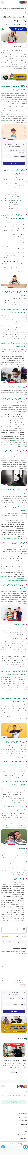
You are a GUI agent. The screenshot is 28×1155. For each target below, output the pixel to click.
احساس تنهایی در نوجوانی (16, 440)
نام (25, 969)
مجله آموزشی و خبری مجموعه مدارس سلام (16, 8)
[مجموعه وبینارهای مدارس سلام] (14, 77)
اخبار (26, 1131)
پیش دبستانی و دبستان (22, 1113)
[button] (9, 942)
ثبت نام (25, 1110)
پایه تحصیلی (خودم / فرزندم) (19, 156)
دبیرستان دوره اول (23, 1117)
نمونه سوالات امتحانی (22, 1134)
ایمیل (24, 974)
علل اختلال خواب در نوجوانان (7, 568)
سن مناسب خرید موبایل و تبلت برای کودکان (16, 444)
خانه (26, 8)
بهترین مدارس (23, 1138)
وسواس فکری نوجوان (18, 200)
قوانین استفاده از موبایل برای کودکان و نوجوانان (12, 825)
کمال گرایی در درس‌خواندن (18, 681)
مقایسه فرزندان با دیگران (13, 717)
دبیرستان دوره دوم (23, 1120)
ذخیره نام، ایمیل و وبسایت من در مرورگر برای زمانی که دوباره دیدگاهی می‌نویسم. (14, 981)
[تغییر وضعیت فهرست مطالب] (23, 46)
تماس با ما (24, 1128)
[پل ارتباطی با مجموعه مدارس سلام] (3, 1147)
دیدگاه (24, 956)
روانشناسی (5, 8)
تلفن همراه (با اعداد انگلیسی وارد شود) (17, 150)
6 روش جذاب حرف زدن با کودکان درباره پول (11, 538)
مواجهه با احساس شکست (13, 580)
